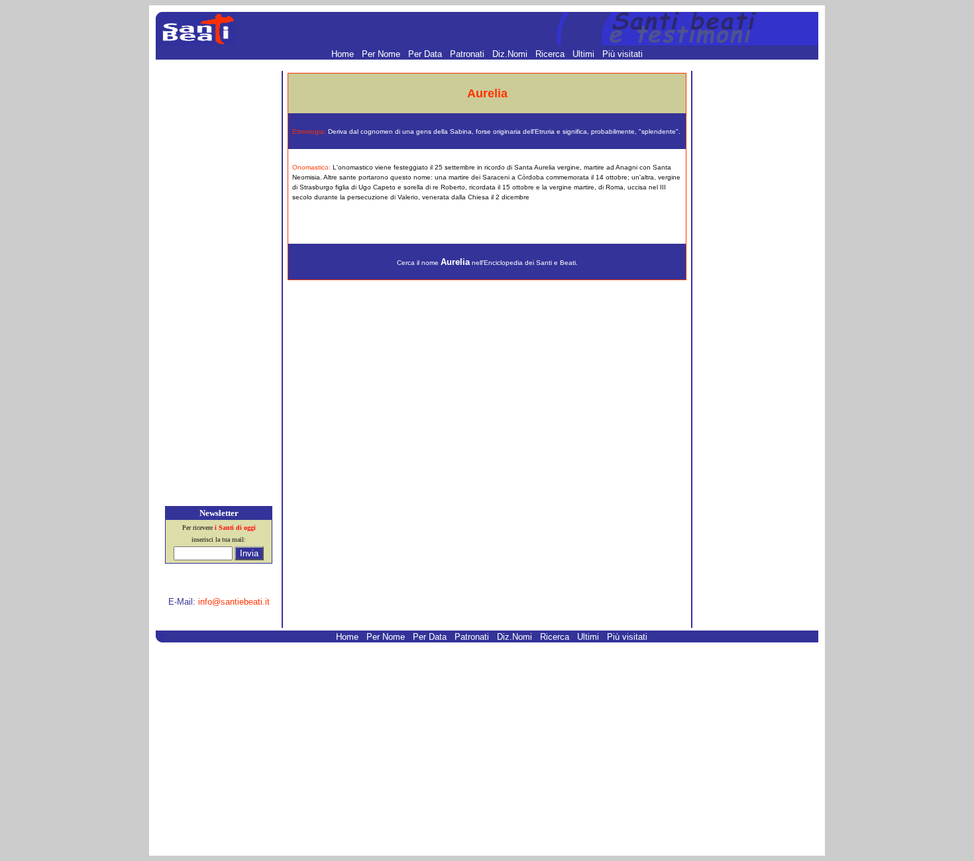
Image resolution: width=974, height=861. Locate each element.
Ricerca (551, 54)
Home (343, 54)
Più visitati (622, 54)
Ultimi (584, 54)
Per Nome (382, 54)
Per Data (426, 54)
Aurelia (455, 262)
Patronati (468, 54)
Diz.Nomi (511, 54)
